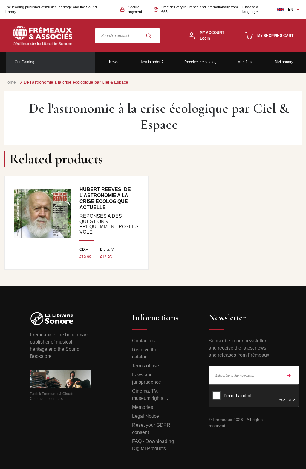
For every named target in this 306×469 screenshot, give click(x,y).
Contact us (143, 340)
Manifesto (245, 62)
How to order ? (151, 62)
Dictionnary (284, 62)
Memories (142, 407)
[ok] (289, 375)
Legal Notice (145, 416)
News (113, 62)
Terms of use (145, 365)
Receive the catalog (200, 62)
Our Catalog (24, 62)
